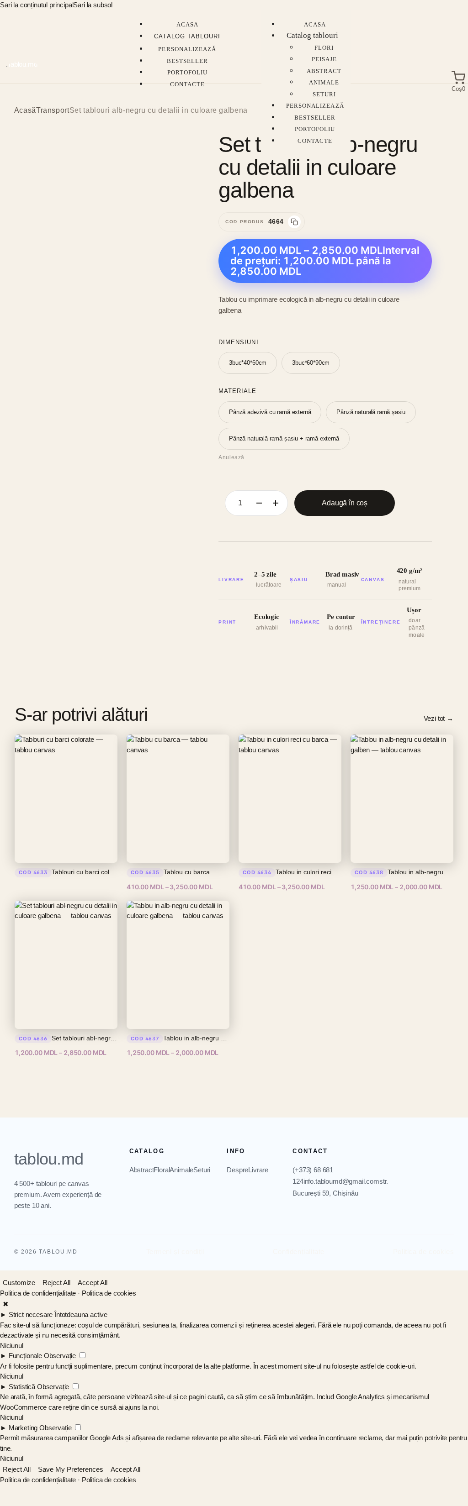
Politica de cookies (423, 1251)
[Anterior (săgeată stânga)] (2, 1502)
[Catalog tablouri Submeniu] (340, 37)
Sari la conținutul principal (36, 5)
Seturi (324, 94)
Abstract (324, 71)
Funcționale (25, 1355)
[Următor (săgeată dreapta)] (10, 1502)
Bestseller (187, 61)
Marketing (23, 1428)
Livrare (258, 1170)
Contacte (187, 84)
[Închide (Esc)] (24, 1492)
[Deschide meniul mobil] (244, 82)
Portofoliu (187, 72)
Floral (162, 1170)
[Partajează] (17, 1492)
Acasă (25, 110)
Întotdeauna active (80, 1314)
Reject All (56, 1282)
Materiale (237, 391)
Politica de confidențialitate (38, 1293)
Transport (52, 110)
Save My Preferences (70, 1469)
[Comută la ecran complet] (10, 1492)
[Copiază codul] (294, 221)
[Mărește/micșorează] (2, 1492)
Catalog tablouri (187, 36)
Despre (237, 1170)
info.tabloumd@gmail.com (341, 1181)
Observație (60, 1355)
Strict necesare (31, 1314)
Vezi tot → (438, 718)
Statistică (22, 1387)
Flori (324, 47)
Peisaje (324, 59)
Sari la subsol (92, 5)
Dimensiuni (238, 342)
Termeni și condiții (175, 1251)
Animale (324, 82)
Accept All (92, 1282)
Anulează (231, 457)
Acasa (187, 24)
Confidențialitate (298, 1251)
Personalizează (187, 49)
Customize (19, 1282)
